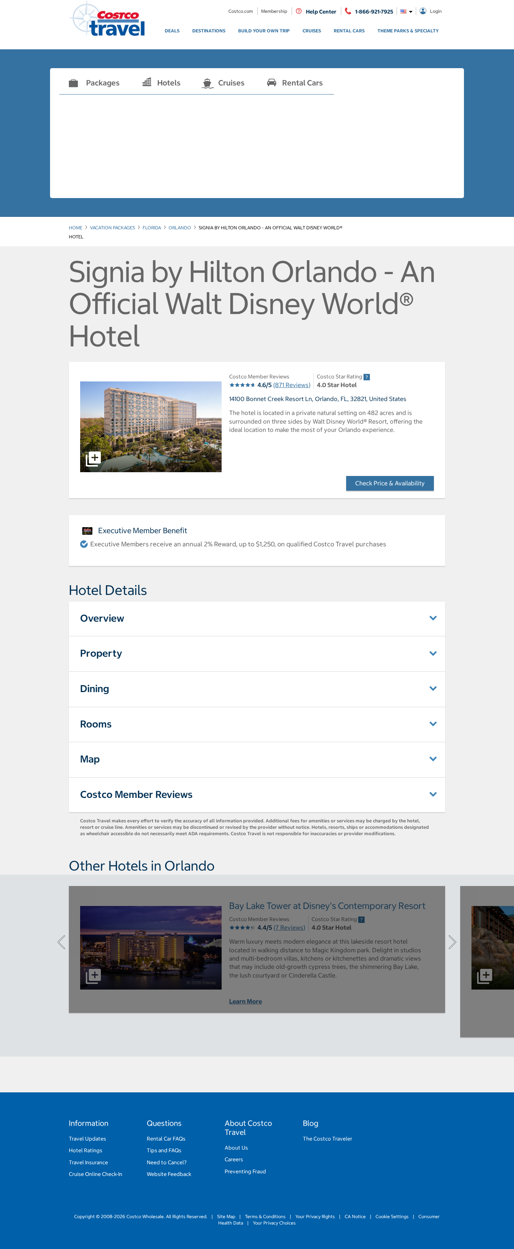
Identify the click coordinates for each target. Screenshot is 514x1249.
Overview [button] (102, 618)
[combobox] (406, 11)
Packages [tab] (103, 82)
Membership (274, 11)
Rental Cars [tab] (302, 82)
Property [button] (101, 653)
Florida (152, 227)
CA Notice (355, 1216)
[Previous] (61, 942)
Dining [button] (94, 688)
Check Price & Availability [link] (394, 483)
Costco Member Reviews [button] (136, 794)
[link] (172, 31)
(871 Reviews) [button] (291, 385)
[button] (151, 426)
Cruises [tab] (231, 82)
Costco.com (241, 11)
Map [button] (90, 759)
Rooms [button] (96, 724)
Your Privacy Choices (274, 1223)
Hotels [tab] (169, 82)
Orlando (180, 227)
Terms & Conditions (265, 1216)
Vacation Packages (112, 227)
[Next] (452, 942)
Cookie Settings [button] (392, 1216)
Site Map (226, 1216)
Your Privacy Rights (315, 1216)
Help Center (321, 11)
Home (75, 227)
